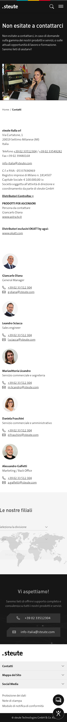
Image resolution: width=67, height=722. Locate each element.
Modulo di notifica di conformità (23, 706)
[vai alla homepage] (10, 6)
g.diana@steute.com (21, 292)
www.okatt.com (12, 233)
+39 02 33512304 (25, 151)
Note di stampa (12, 701)
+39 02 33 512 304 (20, 287)
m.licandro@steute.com (23, 387)
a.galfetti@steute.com (22, 482)
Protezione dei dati (14, 695)
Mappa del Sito (11, 675)
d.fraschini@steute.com (23, 435)
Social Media (10, 684)
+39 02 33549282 (50, 151)
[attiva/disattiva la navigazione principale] (51, 6)
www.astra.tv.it (12, 217)
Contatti (7, 666)
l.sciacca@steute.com (21, 340)
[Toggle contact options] (58, 700)
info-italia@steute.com (17, 163)
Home (5, 109)
